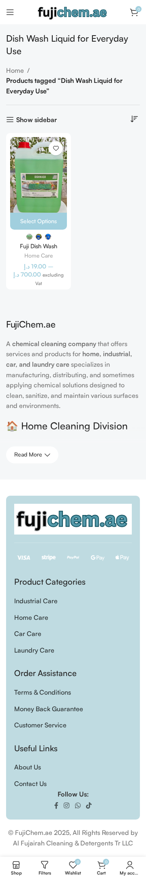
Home (15, 70)
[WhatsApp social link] (77, 805)
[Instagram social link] (66, 805)
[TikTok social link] (88, 805)
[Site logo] (73, 11)
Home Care (38, 255)
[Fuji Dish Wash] (38, 175)
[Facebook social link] (56, 805)
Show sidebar (36, 119)
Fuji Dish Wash (38, 245)
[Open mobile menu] (10, 12)
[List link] (73, 601)
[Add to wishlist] (56, 148)
